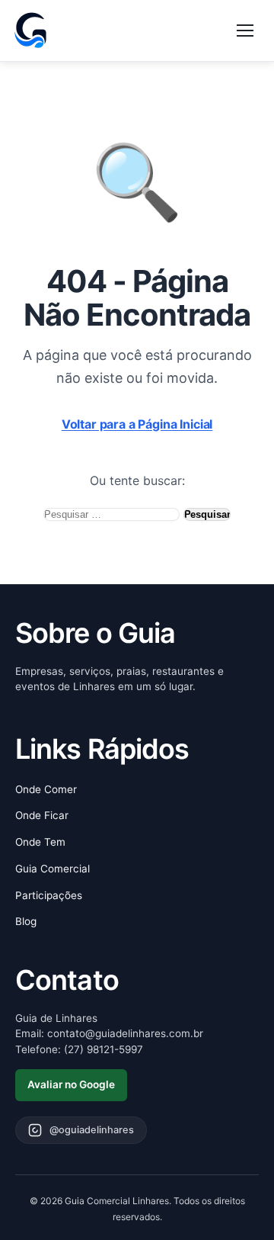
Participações (48, 895)
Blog (26, 921)
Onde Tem (40, 842)
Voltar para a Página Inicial (137, 424)
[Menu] (245, 30)
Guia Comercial (52, 869)
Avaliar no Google (71, 1084)
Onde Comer (46, 789)
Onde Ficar (41, 815)
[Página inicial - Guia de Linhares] (30, 30)
